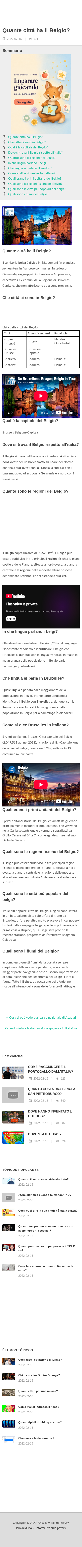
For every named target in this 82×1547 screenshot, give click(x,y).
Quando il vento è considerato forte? (43, 1179)
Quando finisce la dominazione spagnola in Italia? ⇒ (41, 1028)
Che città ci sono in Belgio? (27, 142)
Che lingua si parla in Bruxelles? (30, 168)
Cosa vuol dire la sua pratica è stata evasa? (48, 1210)
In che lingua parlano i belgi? (27, 163)
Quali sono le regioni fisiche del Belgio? (35, 183)
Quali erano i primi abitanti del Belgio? (34, 178)
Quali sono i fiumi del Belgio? (28, 194)
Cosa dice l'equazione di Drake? (40, 1359)
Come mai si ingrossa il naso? (38, 1406)
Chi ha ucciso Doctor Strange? (39, 1375)
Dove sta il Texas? (45, 1134)
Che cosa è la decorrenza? (36, 1438)
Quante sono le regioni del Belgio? (32, 157)
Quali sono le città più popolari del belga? (36, 189)
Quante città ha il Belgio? (25, 137)
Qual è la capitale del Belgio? (28, 147)
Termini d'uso (24, 1528)
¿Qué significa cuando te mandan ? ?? (44, 1194)
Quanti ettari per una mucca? (38, 1391)
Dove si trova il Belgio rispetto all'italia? (35, 152)
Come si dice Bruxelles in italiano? (31, 173)
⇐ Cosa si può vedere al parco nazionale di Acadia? (41, 1017)
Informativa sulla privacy (51, 1528)
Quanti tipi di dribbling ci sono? (40, 1422)
